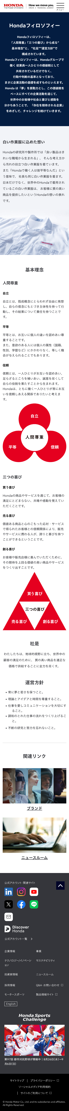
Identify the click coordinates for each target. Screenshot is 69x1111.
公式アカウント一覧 (16, 939)
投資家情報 (11, 974)
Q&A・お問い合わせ (47, 985)
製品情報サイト (45, 994)
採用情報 (9, 985)
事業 (38, 951)
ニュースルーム (44, 974)
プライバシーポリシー (42, 1080)
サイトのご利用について (34, 1093)
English (11, 1004)
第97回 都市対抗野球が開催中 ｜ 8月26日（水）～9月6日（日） (33, 1061)
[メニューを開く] (60, 6)
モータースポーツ (14, 994)
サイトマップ (17, 1080)
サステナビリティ (45, 960)
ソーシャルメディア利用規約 (35, 1087)
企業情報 (9, 951)
